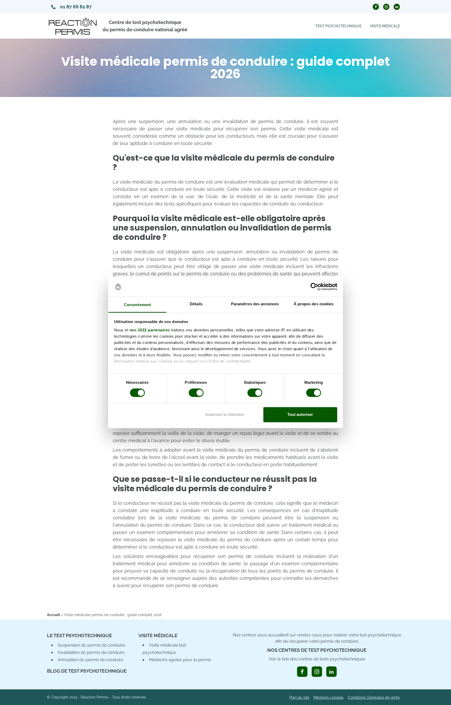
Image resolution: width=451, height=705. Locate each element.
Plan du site (299, 697)
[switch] (196, 393)
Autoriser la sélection (224, 414)
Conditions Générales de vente (374, 697)
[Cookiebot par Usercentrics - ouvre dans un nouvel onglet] (314, 287)
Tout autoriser (300, 414)
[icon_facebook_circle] (376, 7)
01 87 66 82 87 (76, 6)
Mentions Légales (328, 697)
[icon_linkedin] (331, 671)
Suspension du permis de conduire (91, 645)
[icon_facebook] (302, 671)
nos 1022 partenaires (149, 330)
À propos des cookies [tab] (314, 304)
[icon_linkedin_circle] (397, 7)
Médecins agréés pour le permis (180, 659)
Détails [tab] (196, 304)
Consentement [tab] (137, 304)
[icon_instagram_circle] (386, 7)
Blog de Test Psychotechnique (87, 671)
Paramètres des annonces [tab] (255, 304)
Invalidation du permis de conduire (91, 652)
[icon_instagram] (317, 671)
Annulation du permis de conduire (90, 659)
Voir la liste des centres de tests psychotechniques (317, 659)
